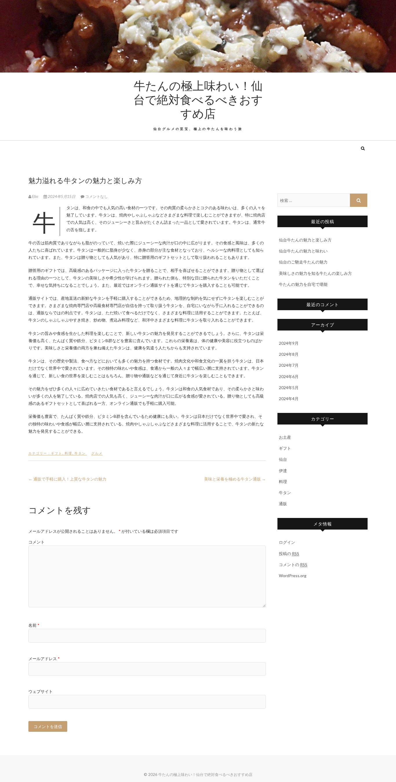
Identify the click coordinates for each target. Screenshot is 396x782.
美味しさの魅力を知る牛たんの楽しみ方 (315, 273)
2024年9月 (289, 343)
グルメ (97, 453)
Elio (35, 196)
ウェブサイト (40, 691)
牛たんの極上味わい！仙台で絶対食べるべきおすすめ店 (198, 99)
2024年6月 (289, 376)
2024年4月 (289, 398)
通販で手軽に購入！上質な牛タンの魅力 (67, 478)
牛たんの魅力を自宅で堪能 (303, 284)
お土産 (285, 437)
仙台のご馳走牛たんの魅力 (303, 261)
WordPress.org (292, 575)
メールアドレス (44, 658)
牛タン (80, 453)
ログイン (287, 542)
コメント (36, 541)
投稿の (289, 553)
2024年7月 (289, 365)
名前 (33, 625)
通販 (283, 503)
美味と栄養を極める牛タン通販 (235, 478)
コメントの (293, 564)
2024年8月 (289, 354)
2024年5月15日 (61, 196)
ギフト (56, 453)
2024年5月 (289, 387)
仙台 (283, 459)
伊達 (283, 470)
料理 (68, 453)
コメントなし (96, 196)
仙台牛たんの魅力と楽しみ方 (305, 239)
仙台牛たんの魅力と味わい (303, 250)
